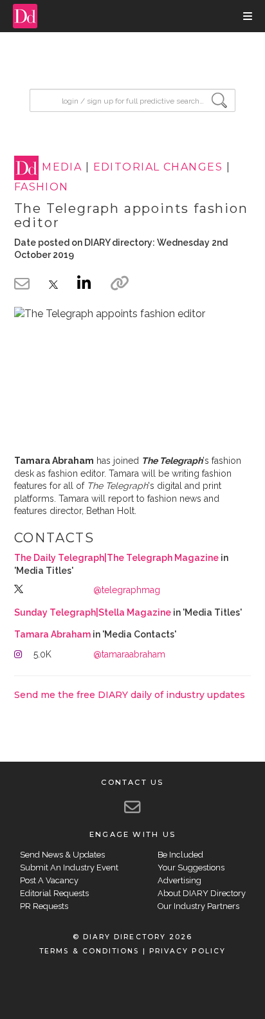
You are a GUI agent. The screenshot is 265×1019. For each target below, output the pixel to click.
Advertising (179, 880)
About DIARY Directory (202, 893)
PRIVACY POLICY (187, 951)
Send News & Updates (62, 854)
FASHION (41, 187)
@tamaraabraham (129, 654)
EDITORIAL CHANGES (158, 167)
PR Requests (44, 906)
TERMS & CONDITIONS (89, 951)
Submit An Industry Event (69, 867)
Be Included (180, 854)
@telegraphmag (126, 590)
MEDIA (62, 167)
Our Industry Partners (198, 906)
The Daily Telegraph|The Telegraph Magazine (116, 558)
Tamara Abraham (52, 634)
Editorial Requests (54, 893)
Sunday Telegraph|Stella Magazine (92, 612)
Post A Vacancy (49, 880)
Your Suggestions (191, 867)
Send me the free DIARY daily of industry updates (129, 695)
